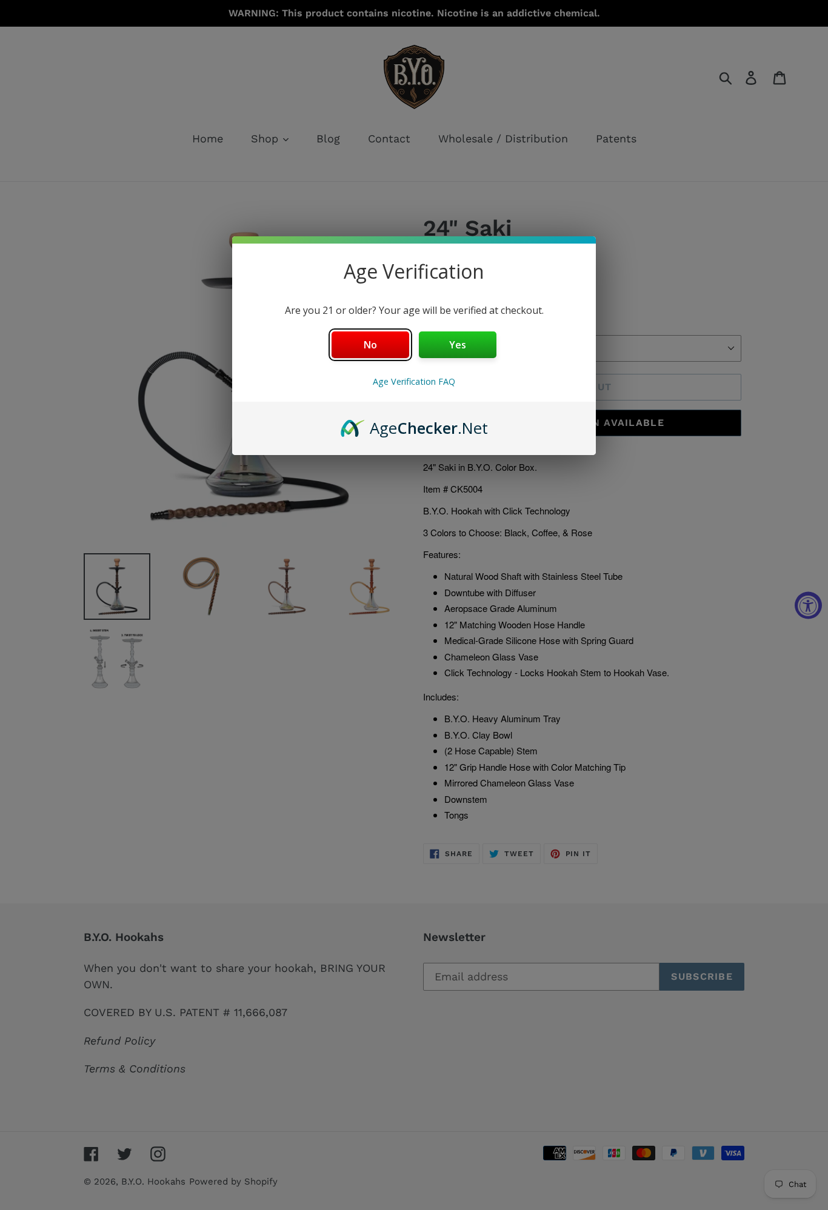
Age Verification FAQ (414, 381)
